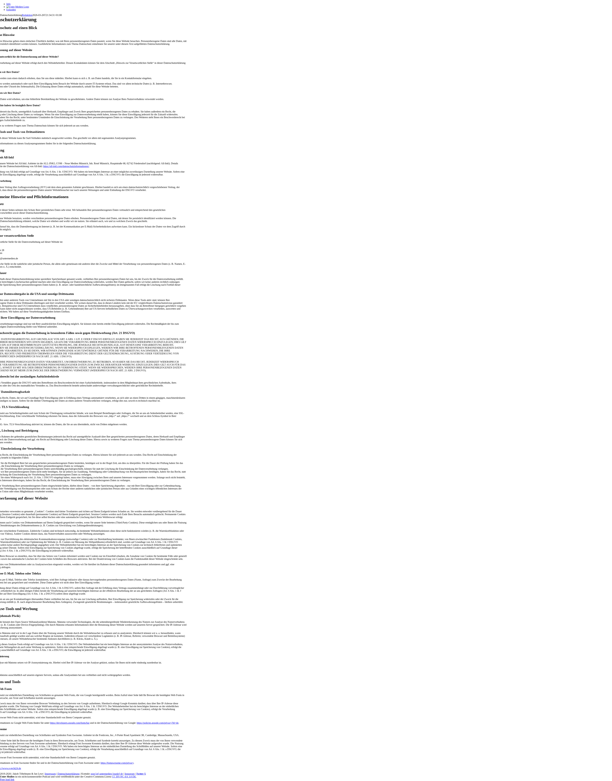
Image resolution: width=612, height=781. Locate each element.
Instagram (130, 773)
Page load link (7, 779)
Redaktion (27, 15)
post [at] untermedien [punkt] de (107, 773)
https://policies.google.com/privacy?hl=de (157, 723)
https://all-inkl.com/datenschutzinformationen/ (66, 166)
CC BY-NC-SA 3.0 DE (124, 776)
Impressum (50, 773)
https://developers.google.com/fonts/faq (69, 723)
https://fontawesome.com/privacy (117, 763)
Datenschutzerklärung (69, 773)
